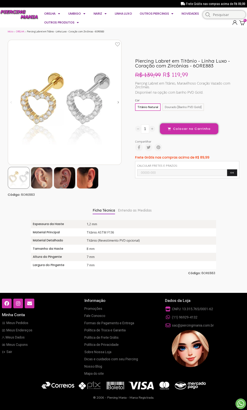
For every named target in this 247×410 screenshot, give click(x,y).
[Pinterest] (158, 147)
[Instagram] (18, 303)
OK (232, 172)
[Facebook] (139, 147)
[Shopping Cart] (242, 22)
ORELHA (50, 13)
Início (10, 31)
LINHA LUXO (123, 13)
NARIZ (98, 13)
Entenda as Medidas (135, 210)
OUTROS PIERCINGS (154, 13)
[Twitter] (148, 147)
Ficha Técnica (104, 210)
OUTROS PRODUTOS (59, 22)
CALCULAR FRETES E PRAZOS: (157, 165)
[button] (11, 102)
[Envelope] (29, 303)
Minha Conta (13, 315)
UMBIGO (74, 13)
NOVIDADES (190, 13)
